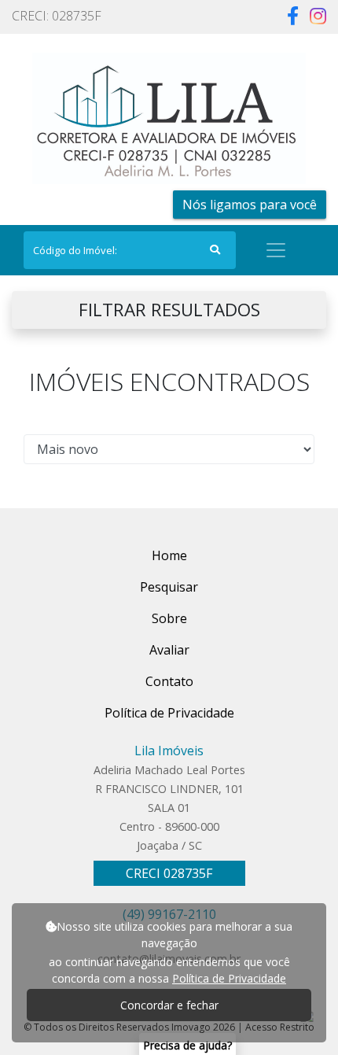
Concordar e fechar (169, 1005)
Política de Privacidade (229, 978)
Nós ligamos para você (249, 204)
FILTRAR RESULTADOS (169, 309)
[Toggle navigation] (276, 250)
